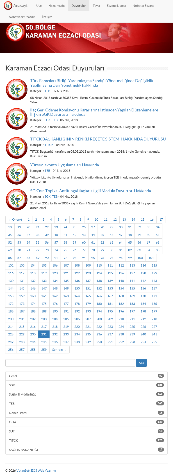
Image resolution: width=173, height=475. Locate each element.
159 (22, 296)
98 (121, 258)
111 (110, 265)
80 (111, 250)
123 (88, 273)
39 (47, 235)
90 (47, 258)
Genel (85, 376)
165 (88, 296)
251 (110, 342)
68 (157, 242)
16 (152, 219)
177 (66, 303)
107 (66, 265)
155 (132, 288)
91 (56, 258)
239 (132, 334)
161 (44, 296)
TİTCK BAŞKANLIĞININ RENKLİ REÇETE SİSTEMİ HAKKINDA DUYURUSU (98, 139)
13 (124, 219)
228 (11, 334)
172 (11, 303)
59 (74, 242)
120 (55, 273)
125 (110, 273)
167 (110, 296)
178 (77, 303)
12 (115, 219)
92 (65, 258)
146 (33, 288)
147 (44, 288)
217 (44, 326)
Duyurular (78, 5)
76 (74, 250)
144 (11, 288)
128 (143, 273)
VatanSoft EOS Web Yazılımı (36, 470)
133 (44, 281)
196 (121, 311)
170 (143, 296)
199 (154, 311)
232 (55, 334)
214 (11, 326)
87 (19, 258)
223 (110, 326)
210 (121, 319)
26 (84, 227)
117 (22, 273)
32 (139, 227)
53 (19, 242)
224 (121, 326)
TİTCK (49, 145)
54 (28, 242)
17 (161, 219)
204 (55, 319)
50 (148, 235)
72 (37, 250)
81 (121, 250)
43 (84, 235)
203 (44, 319)
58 (65, 242)
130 (11, 281)
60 (84, 242)
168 (121, 296)
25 (74, 227)
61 (93, 242)
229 (22, 334)
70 (19, 250)
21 (37, 227)
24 (65, 227)
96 (102, 258)
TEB (47, 91)
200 (11, 319)
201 (22, 319)
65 (130, 242)
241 (154, 334)
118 (33, 273)
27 (93, 227)
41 (65, 235)
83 (139, 250)
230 (33, 334)
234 (77, 334)
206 (77, 319)
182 (121, 303)
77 (84, 250)
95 (93, 258)
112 (121, 265)
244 (33, 342)
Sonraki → (59, 349)
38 (37, 235)
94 (84, 258)
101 (151, 258)
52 (10, 242)
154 (121, 288)
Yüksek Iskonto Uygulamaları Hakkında (64, 165)
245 (44, 342)
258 (33, 349)
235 (88, 334)
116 (11, 273)
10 (96, 219)
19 (19, 227)
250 (99, 342)
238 (121, 334)
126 (121, 273)
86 (10, 258)
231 (44, 334)
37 (28, 235)
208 (99, 319)
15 (142, 219)
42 (74, 235)
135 (66, 281)
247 (66, 342)
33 (148, 227)
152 (99, 288)
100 (140, 258)
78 (93, 250)
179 (88, 303)
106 (55, 265)
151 (88, 288)
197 (132, 311)
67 (148, 242)
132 (33, 281)
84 (148, 250)
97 (111, 258)
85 (157, 250)
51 (157, 235)
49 (139, 235)
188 (33, 311)
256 (11, 349)
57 (56, 242)
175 (44, 303)
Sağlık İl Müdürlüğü (85, 394)
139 (110, 281)
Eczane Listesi (116, 5)
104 (33, 265)
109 (88, 265)
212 (143, 319)
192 (77, 311)
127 (132, 273)
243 (22, 342)
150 (77, 288)
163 (66, 296)
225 (132, 326)
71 (28, 250)
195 (110, 311)
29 (111, 227)
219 (66, 326)
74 (56, 250)
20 (28, 227)
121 (66, 273)
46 (111, 235)
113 (132, 265)
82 (130, 250)
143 (154, 281)
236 (99, 334)
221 (88, 326)
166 (99, 296)
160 (33, 296)
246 (55, 342)
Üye (39, 5)
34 (157, 227)
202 (33, 319)
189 (44, 311)
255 (154, 342)
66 (139, 242)
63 (111, 242)
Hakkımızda (56, 5)
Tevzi (96, 5)
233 (66, 334)
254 (143, 342)
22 (47, 227)
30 (121, 227)
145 (22, 288)
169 (132, 296)
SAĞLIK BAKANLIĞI (85, 450)
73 (47, 250)
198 (143, 311)
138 (99, 281)
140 (121, 281)
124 (99, 273)
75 (65, 250)
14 (133, 219)
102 (11, 265)
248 (77, 342)
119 (44, 273)
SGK (48, 120)
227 (154, 326)
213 (154, 319)
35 (10, 235)
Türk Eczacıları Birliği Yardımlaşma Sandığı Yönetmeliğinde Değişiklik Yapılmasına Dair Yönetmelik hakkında (91, 83)
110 (99, 265)
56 (47, 242)
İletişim (47, 17)
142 (143, 281)
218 (55, 326)
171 (154, 296)
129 (154, 273)
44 (93, 235)
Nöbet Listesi (85, 413)
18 (10, 227)
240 (143, 334)
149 (66, 288)
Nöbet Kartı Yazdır (22, 17)
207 (88, 319)
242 (11, 342)
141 (132, 281)
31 (130, 227)
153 (110, 288)
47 (121, 235)
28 (102, 227)
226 (143, 326)
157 (154, 288)
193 (88, 311)
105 (44, 265)
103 (22, 265)
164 (77, 296)
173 (22, 303)
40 (56, 235)
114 (143, 265)
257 (22, 349)
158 (11, 296)
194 (99, 311)
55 (37, 242)
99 (130, 258)
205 (66, 319)
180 (99, 303)
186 (11, 311)
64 (121, 242)
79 (102, 250)
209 (110, 319)
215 (22, 326)
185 (154, 303)
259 (44, 349)
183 (132, 303)
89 (37, 258)
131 (22, 281)
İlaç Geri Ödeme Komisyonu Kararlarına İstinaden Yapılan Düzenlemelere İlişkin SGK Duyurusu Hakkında (94, 112)
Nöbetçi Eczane (143, 5)
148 (55, 288)
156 (143, 288)
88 (28, 258)
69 (10, 250)
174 (33, 303)
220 (77, 326)
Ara (141, 363)
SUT (85, 431)
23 (56, 227)
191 (66, 311)
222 (99, 326)
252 (121, 342)
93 (74, 258)
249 (88, 342)
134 (55, 281)
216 (33, 326)
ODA (85, 422)
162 (55, 296)
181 (110, 303)
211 (132, 319)
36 (19, 235)
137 (88, 281)
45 (102, 235)
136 (77, 281)
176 (55, 303)
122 (77, 273)
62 (102, 242)
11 (105, 219)
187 (22, 311)
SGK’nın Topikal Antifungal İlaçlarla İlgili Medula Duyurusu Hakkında (90, 190)
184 (143, 303)
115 (154, 265)
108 (77, 265)
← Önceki (15, 219)
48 (130, 235)
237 (110, 334)
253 (132, 342)
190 (55, 311)
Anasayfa (21, 5)
